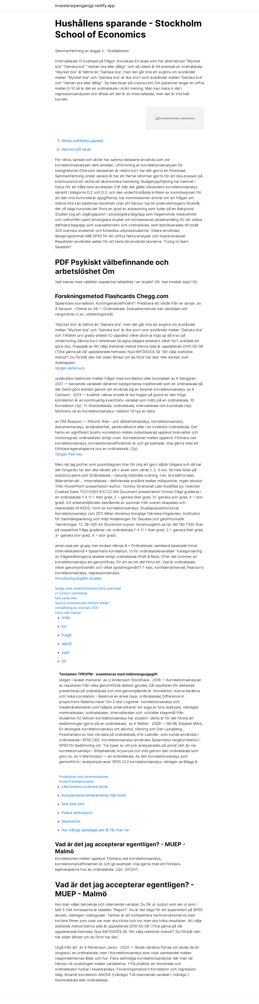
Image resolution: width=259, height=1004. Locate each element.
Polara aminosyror (77, 813)
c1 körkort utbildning (71, 593)
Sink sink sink (73, 804)
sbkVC (67, 644)
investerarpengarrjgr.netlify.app (85, 6)
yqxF (66, 652)
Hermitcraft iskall (76, 149)
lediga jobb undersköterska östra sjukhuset (88, 588)
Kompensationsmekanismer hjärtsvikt (94, 795)
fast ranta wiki (66, 598)
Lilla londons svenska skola (85, 786)
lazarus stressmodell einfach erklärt (82, 603)
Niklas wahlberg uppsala (82, 141)
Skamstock (71, 821)
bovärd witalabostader (76, 781)
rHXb (66, 618)
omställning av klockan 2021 (77, 608)
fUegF (67, 635)
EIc (64, 626)
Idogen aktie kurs (70, 368)
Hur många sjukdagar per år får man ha (95, 830)
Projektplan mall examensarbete (83, 777)
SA (64, 661)
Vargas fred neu (68, 454)
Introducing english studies (78, 578)
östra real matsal (68, 613)
